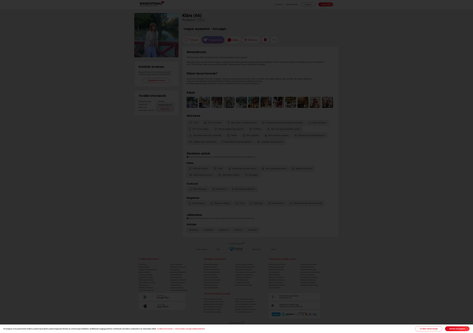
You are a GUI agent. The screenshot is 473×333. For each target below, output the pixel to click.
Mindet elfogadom (457, 329)
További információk (165, 329)
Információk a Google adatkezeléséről (190, 329)
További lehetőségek (429, 329)
